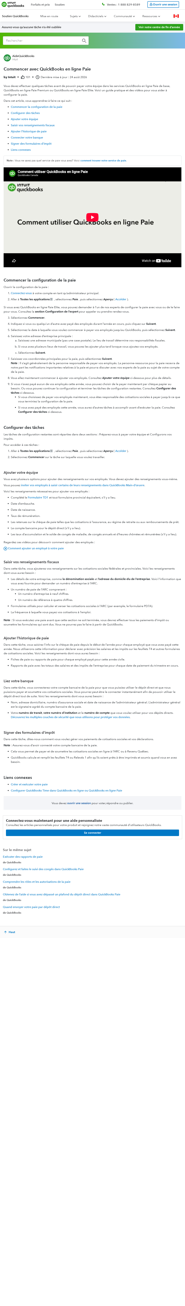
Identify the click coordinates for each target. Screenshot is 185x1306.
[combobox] (46, 40)
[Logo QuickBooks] (13, 4)
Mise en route (49, 16)
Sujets (74, 16)
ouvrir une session (79, 803)
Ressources (149, 16)
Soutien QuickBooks (15, 16)
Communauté (123, 16)
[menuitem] (17, 16)
